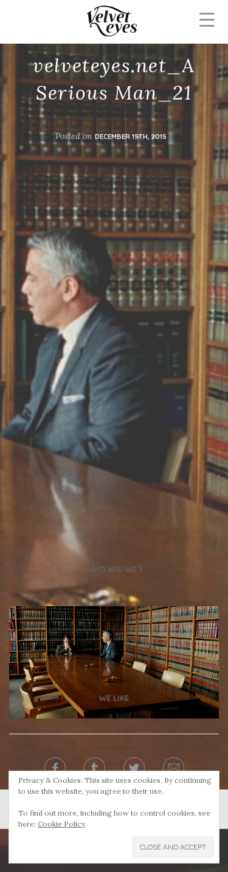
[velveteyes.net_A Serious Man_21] (114, 661)
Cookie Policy (61, 823)
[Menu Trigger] (207, 19)
